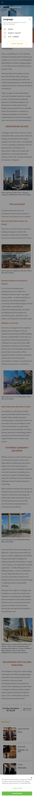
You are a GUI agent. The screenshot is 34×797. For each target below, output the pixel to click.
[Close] (31, 778)
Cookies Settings (17, 788)
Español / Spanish (14, 33)
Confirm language (17, 43)
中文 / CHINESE (13, 37)
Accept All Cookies (17, 793)
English (10, 29)
